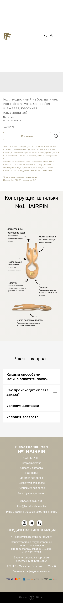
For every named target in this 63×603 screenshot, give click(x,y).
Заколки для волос (31, 477)
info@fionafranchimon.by (31, 506)
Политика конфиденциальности (31, 571)
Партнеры (31, 472)
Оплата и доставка (31, 468)
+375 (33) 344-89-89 (31, 501)
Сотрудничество (31, 463)
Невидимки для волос (31, 488)
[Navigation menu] (58, 36)
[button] (45, 36)
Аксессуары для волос (31, 493)
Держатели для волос (32, 483)
